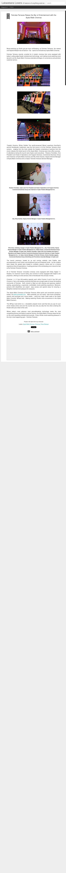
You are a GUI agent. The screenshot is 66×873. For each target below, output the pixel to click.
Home (11, 7)
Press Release (45, 324)
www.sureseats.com (19, 294)
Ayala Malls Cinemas (28, 324)
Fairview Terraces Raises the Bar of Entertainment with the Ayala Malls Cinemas (33, 16)
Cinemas (37, 324)
